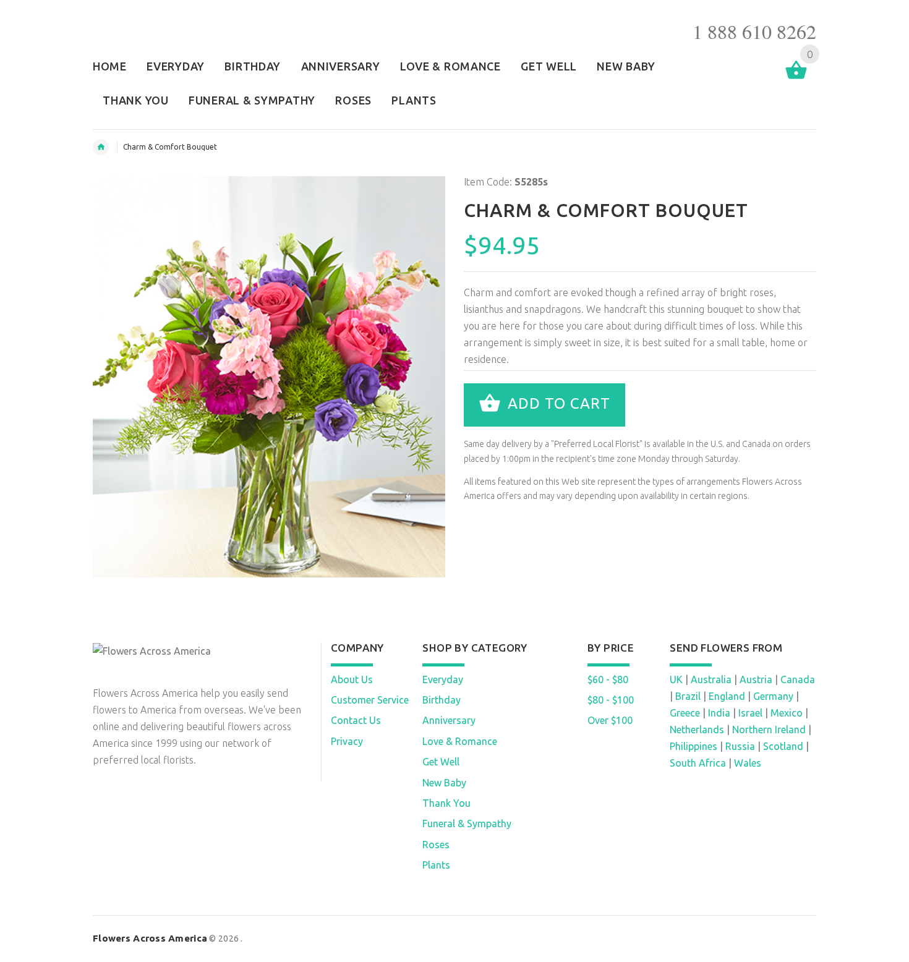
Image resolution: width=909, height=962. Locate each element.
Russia (740, 746)
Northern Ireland (769, 729)
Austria (756, 679)
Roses (436, 844)
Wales (747, 762)
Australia (711, 679)
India (719, 712)
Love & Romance (459, 741)
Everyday (442, 679)
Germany (773, 696)
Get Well (440, 761)
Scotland (783, 746)
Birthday (441, 699)
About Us (352, 679)
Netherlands (697, 729)
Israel (750, 712)
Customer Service (370, 699)
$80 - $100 (610, 699)
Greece (685, 712)
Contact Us (356, 720)
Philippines (693, 746)
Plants (436, 864)
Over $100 (610, 720)
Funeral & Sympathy (466, 823)
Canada (797, 679)
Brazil (688, 696)
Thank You (446, 803)
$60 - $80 (607, 679)
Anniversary (449, 720)
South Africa (698, 762)
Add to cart (556, 403)
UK (676, 679)
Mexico (786, 712)
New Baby (444, 782)
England (727, 696)
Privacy (347, 741)
